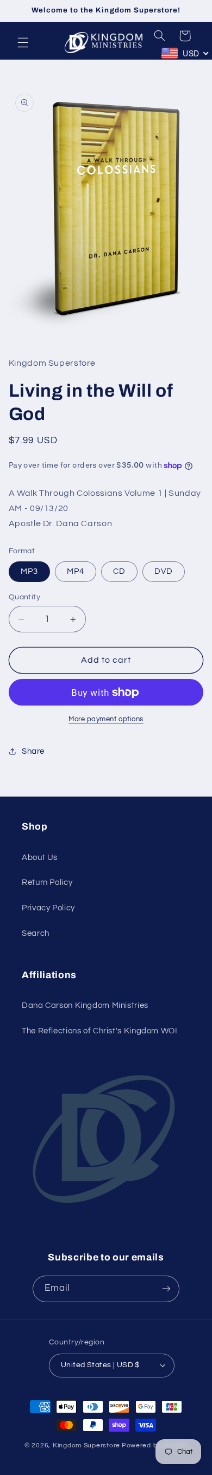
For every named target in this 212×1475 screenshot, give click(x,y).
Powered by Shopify (155, 1445)
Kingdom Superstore (86, 1445)
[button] (22, 42)
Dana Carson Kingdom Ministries (85, 1005)
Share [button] (33, 751)
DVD (163, 571)
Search (35, 933)
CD (119, 571)
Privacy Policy (48, 908)
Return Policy (47, 882)
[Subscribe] (166, 1289)
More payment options (106, 719)
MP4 (75, 571)
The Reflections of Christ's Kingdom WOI (100, 1031)
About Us (40, 857)
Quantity (24, 597)
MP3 (29, 571)
